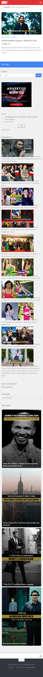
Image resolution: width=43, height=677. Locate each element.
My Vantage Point (7, 387)
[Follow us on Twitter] (27, 64)
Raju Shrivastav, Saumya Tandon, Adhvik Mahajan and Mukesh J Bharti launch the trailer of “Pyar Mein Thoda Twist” (20, 254)
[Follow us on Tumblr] (35, 64)
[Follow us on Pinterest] (30, 64)
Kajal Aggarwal (10, 119)
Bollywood (6, 37)
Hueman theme (31, 667)
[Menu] (40, 2)
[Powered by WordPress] (15, 667)
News (14, 37)
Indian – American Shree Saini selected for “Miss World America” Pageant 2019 (20, 322)
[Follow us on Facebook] (32, 64)
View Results (22, 127)
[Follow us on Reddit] (41, 64)
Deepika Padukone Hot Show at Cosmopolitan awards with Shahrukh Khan (20, 183)
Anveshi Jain (9, 121)
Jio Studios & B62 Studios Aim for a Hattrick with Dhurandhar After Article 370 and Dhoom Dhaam (21, 159)
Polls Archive (6, 130)
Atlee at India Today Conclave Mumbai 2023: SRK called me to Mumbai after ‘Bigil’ (20, 229)
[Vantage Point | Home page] (5, 2)
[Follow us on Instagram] (24, 64)
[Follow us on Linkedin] (38, 64)
